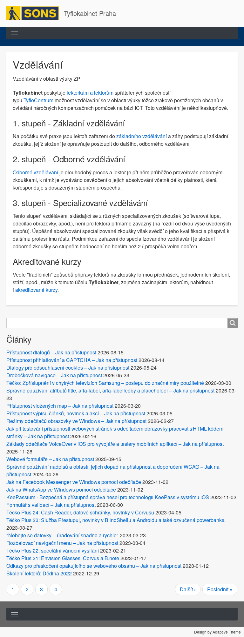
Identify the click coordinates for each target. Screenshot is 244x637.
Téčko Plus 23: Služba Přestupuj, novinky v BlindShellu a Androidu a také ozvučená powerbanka (115, 520)
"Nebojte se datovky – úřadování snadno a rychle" (62, 535)
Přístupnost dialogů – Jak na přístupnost (51, 352)
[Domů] (35, 13)
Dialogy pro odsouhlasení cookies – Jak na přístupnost (67, 367)
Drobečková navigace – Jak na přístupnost (54, 375)
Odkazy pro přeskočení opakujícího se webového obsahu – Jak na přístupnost (93, 565)
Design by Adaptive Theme (217, 631)
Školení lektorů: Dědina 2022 (39, 573)
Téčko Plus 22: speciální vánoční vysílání (52, 550)
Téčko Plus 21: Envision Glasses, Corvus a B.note (62, 558)
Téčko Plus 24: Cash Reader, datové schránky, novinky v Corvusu (80, 512)
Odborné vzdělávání (35, 172)
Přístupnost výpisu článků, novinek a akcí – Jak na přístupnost (75, 413)
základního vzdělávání (141, 136)
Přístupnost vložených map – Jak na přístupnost (59, 405)
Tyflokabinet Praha (90, 13)
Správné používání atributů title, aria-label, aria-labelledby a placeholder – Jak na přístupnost (110, 390)
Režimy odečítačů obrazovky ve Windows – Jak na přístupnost (76, 421)
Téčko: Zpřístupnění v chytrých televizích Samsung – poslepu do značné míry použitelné (105, 382)
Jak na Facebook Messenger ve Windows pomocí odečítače (73, 482)
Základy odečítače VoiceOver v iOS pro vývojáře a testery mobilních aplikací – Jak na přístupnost (115, 443)
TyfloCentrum (38, 100)
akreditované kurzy (36, 289)
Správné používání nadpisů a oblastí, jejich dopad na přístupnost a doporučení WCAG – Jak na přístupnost (113, 470)
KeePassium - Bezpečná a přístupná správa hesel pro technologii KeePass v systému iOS (107, 497)
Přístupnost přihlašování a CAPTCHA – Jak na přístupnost (71, 360)
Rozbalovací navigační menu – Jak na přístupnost (62, 542)
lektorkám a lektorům (90, 92)
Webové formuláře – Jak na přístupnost (50, 459)
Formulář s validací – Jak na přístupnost (51, 504)
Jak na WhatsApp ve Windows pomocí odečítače (61, 489)
